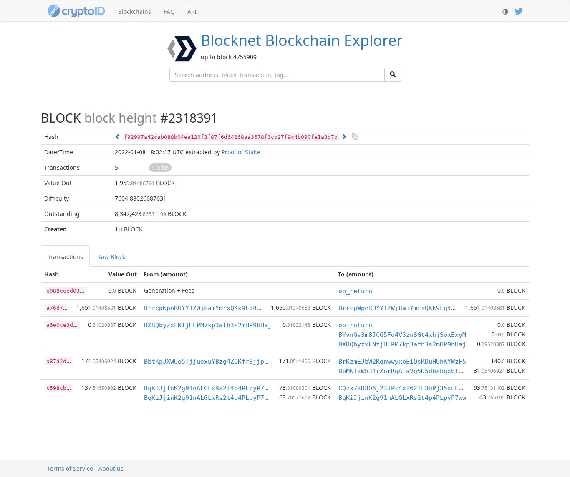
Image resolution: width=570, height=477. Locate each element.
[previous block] (118, 137)
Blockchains (134, 11)
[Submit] (392, 75)
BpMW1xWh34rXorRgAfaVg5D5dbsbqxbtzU (402, 371)
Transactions (65, 257)
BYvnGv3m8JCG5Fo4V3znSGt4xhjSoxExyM (402, 335)
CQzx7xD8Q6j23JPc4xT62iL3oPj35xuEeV (402, 388)
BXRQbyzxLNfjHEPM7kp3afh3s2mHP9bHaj (208, 325)
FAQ (169, 11)
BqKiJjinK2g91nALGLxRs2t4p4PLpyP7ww (208, 388)
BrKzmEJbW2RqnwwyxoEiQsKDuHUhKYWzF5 (402, 361)
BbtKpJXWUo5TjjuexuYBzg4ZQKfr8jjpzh (208, 361)
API (192, 11)
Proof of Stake (241, 152)
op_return (355, 291)
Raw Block (111, 257)
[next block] (344, 137)
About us (111, 468)
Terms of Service (70, 468)
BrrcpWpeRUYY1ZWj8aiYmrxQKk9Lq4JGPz (208, 308)
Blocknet (302, 40)
